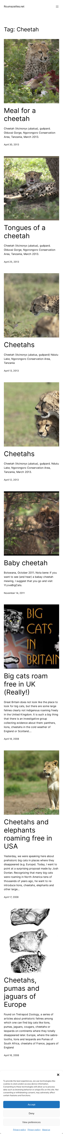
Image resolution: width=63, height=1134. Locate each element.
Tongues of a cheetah (25, 232)
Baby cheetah (26, 563)
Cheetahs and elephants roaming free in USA (28, 834)
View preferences (31, 1122)
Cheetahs (19, 345)
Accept (31, 1104)
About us (46, 1129)
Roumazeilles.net (14, 6)
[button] (58, 1074)
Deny (31, 1113)
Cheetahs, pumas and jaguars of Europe (21, 992)
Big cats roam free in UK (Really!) (26, 684)
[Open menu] (57, 7)
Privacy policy (19, 1129)
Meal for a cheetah (20, 114)
